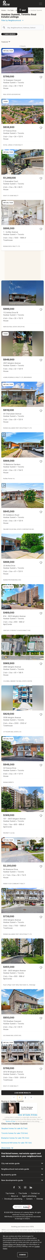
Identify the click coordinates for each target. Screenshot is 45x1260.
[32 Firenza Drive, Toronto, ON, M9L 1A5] (22, 761)
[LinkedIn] (31, 1187)
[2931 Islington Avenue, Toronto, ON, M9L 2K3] (22, 356)
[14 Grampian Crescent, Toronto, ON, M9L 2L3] (22, 73)
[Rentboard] (26, 1207)
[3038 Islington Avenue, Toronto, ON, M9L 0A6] (22, 710)
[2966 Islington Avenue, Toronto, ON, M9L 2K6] (22, 660)
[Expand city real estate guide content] (22, 1163)
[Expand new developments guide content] (22, 1180)
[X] (19, 1187)
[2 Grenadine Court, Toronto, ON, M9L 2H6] (22, 174)
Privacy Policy (8, 1244)
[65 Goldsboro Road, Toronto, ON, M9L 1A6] (22, 508)
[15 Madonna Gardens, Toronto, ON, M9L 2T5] (22, 457)
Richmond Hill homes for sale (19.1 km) (16, 1143)
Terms (30, 1214)
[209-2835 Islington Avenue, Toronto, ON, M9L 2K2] (22, 963)
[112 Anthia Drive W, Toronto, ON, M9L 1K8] (22, 305)
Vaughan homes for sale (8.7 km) (14, 1128)
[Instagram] (25, 1187)
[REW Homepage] (6, 4)
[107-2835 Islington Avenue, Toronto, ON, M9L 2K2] (22, 812)
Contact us (35, 1193)
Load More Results (22, 1093)
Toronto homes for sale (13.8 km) (14, 1133)
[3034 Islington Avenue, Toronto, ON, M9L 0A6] (22, 913)
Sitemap (39, 1199)
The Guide (22, 1193)
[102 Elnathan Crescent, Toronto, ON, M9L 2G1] (22, 1014)
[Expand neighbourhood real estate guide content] (22, 1169)
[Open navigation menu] (40, 4)
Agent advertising (29, 1196)
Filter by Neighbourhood (11, 20)
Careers (29, 1199)
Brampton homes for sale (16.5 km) (15, 1138)
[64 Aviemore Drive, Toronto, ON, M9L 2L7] (22, 862)
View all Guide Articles (27, 1115)
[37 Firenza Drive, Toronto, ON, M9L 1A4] (22, 124)
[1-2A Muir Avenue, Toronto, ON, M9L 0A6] (22, 225)
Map (24, 10)
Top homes (10, 1193)
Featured (4, 42)
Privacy (22, 1214)
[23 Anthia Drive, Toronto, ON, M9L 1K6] (22, 559)
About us (14, 1196)
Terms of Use (10, 1121)
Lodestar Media (28, 1212)
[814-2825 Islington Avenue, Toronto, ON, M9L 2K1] (22, 609)
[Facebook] (14, 1187)
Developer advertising (13, 1199)
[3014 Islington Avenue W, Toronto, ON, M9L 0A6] (22, 1065)
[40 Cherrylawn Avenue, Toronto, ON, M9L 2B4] (22, 407)
